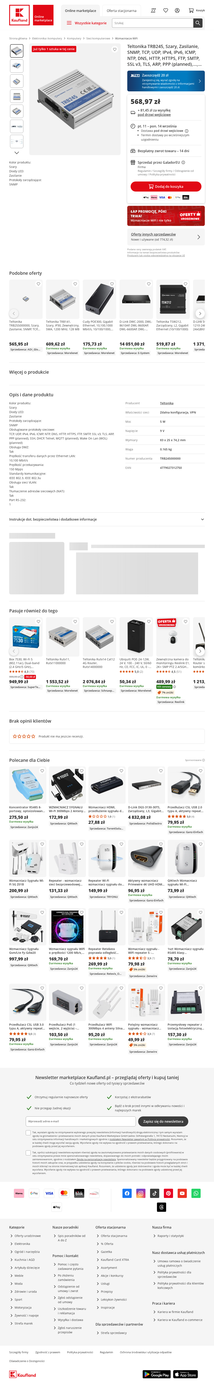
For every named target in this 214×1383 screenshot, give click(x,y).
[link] (121, 10)
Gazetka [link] (106, 1252)
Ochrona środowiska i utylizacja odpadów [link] (146, 1352)
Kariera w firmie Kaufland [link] (175, 1312)
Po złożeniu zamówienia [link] (66, 1277)
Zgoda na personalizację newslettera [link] (96, 1159)
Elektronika (22, 1244)
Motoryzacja (23, 1307)
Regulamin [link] (106, 1352)
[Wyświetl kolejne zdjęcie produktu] (16, 152)
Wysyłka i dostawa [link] (70, 1320)
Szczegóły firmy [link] (18, 1352)
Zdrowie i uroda (26, 1292)
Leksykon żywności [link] (114, 1299)
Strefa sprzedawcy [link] (114, 1333)
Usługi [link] (105, 1284)
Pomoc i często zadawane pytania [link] (70, 1266)
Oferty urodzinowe (28, 1236)
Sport (18, 1299)
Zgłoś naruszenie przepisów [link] (70, 1330)
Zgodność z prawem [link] (47, 1352)
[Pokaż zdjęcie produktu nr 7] (16, 141)
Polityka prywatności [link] (80, 1352)
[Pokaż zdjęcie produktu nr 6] (16, 126)
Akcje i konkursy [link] (112, 1276)
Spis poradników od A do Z (71, 1238)
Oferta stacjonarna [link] (114, 1236)
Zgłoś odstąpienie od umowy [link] (70, 1300)
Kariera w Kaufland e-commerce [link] (180, 1320)
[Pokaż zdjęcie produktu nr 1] (16, 51)
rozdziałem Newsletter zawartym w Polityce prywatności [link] (140, 1139)
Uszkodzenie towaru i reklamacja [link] (72, 1311)
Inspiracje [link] (108, 1307)
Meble (19, 1276)
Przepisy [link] (107, 1292)
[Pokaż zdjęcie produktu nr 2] (16, 66)
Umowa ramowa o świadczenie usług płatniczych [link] (179, 1263)
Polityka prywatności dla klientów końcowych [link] (181, 1285)
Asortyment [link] (109, 1268)
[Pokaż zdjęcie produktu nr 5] (16, 111)
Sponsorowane (193, 760)
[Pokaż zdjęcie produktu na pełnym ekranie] (75, 99)
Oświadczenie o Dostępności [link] (27, 1361)
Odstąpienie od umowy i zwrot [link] (68, 1288)
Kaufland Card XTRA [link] (115, 1260)
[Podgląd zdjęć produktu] (16, 99)
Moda (19, 1284)
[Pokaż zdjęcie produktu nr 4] (16, 96)
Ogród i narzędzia (27, 1252)
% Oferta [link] (107, 1244)
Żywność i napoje (27, 1315)
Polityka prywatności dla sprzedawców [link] (174, 1274)
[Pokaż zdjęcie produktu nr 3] (16, 81)
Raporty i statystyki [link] (171, 1236)
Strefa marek (24, 1323)
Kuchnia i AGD (25, 1260)
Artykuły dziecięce (27, 1268)
